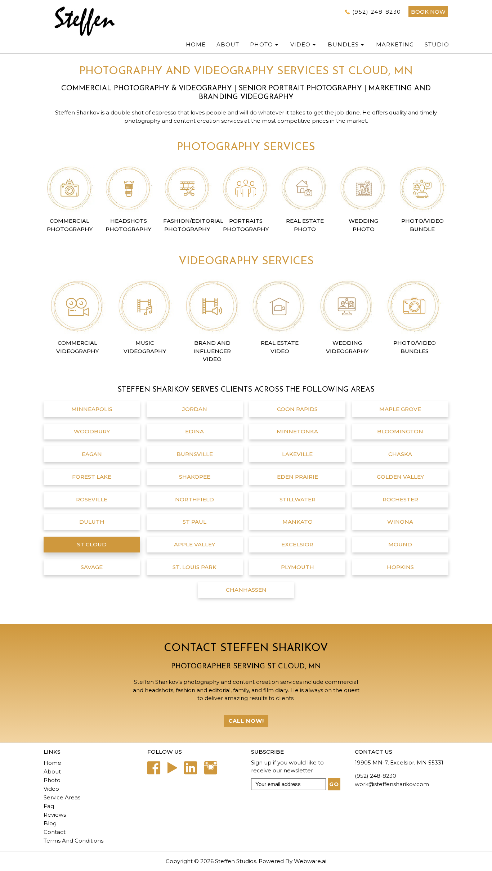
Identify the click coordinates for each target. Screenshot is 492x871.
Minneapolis (91, 409)
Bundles (343, 44)
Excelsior (297, 544)
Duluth (91, 521)
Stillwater (297, 499)
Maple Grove (400, 409)
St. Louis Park (194, 567)
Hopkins (400, 567)
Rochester (400, 499)
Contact (55, 832)
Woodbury (92, 431)
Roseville (91, 499)
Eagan (92, 454)
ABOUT (227, 44)
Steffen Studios (235, 861)
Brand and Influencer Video (212, 350)
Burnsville (194, 454)
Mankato (297, 521)
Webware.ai (310, 861)
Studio (437, 44)
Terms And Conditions (73, 840)
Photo (52, 780)
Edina (194, 431)
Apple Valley (194, 544)
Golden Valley (400, 476)
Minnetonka (297, 431)
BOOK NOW (428, 11)
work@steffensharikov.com (392, 784)
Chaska (400, 454)
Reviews (55, 814)
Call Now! (246, 720)
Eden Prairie (297, 476)
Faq (49, 806)
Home (196, 44)
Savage (92, 567)
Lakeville (297, 454)
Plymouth (297, 567)
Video (300, 44)
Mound (400, 544)
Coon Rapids (297, 409)
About (52, 771)
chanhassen (246, 589)
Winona (400, 521)
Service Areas (62, 797)
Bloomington (400, 431)
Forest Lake (91, 476)
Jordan (194, 409)
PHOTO (261, 44)
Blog (50, 823)
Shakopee (194, 476)
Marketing (395, 44)
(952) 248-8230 (376, 11)
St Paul (194, 521)
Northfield (194, 499)
